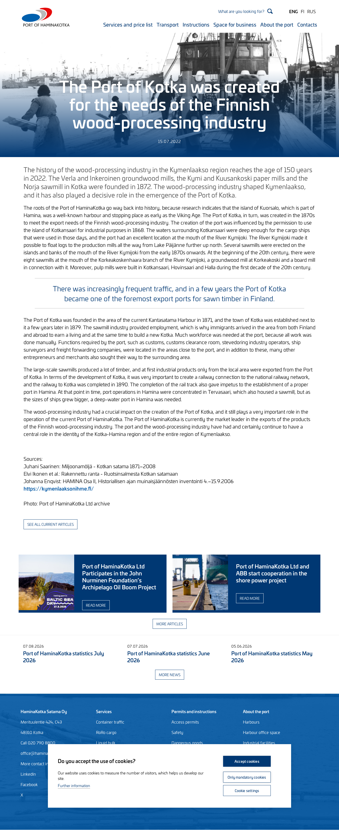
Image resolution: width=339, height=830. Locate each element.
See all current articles (50, 524)
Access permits (185, 722)
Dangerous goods (187, 742)
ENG (293, 11)
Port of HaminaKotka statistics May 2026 (271, 656)
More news (169, 674)
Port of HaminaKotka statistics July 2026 (63, 656)
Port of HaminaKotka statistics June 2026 (168, 656)
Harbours (251, 722)
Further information (74, 785)
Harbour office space (261, 732)
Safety (177, 732)
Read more (96, 605)
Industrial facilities (259, 742)
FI (302, 11)
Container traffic (110, 722)
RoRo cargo (106, 732)
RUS (311, 11)
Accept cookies (247, 761)
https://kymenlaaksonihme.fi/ (59, 488)
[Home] (44, 20)
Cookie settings (247, 790)
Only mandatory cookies (247, 777)
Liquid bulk (105, 742)
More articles (169, 623)
